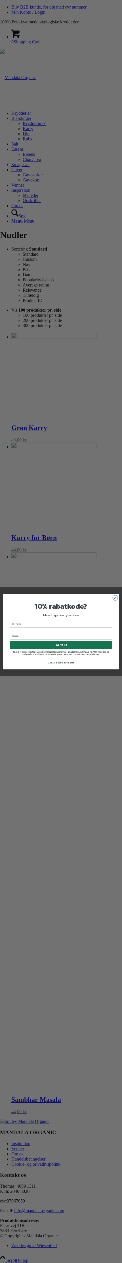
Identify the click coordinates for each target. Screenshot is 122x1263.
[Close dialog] (115, 597)
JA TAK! (61, 645)
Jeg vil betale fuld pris (61, 663)
